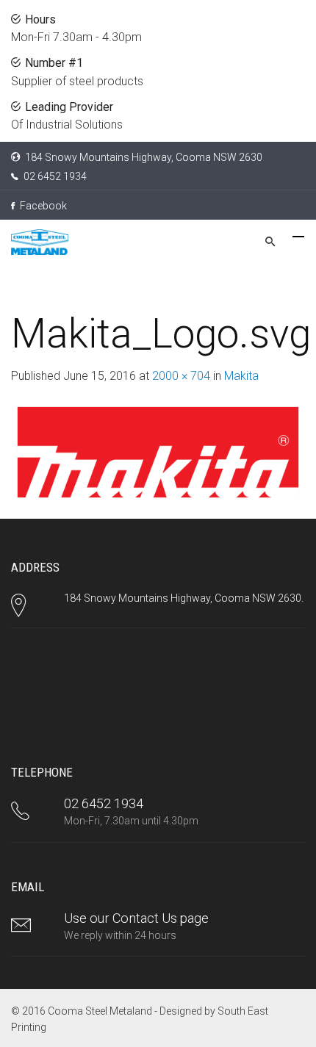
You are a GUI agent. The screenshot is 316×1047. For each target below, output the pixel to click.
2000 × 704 (181, 376)
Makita (241, 376)
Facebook (42, 206)
